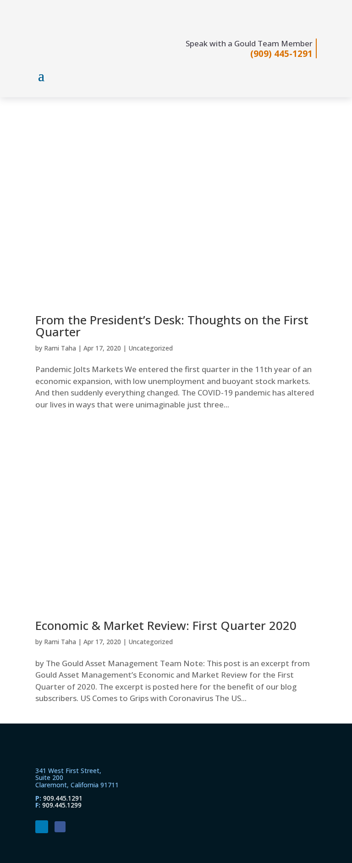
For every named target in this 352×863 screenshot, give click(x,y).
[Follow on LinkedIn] (41, 826)
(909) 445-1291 (281, 53)
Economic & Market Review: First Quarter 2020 (166, 625)
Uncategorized (150, 348)
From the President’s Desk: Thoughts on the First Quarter (171, 326)
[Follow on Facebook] (60, 826)
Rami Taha (60, 348)
